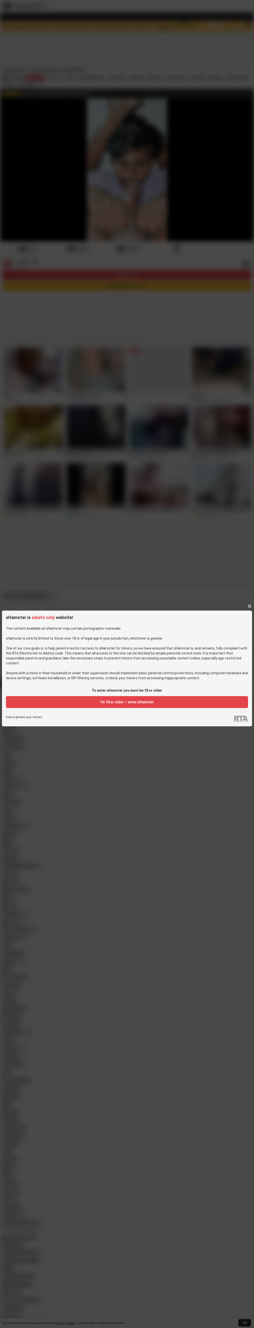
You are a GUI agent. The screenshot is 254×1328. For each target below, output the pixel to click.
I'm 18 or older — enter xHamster (127, 702)
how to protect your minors (24, 717)
